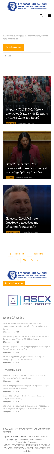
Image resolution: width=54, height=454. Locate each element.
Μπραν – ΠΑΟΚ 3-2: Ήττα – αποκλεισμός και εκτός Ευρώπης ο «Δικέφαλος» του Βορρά (27, 113)
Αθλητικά (10, 123)
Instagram (38, 254)
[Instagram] (29, 254)
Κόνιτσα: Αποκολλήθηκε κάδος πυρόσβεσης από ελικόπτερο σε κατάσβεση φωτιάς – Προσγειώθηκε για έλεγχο (25, 326)
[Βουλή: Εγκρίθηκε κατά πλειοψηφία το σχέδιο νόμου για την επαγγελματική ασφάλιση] (27, 155)
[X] (32, 260)
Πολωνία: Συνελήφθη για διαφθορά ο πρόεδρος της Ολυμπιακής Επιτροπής (22, 222)
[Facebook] (10, 254)
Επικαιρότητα (12, 232)
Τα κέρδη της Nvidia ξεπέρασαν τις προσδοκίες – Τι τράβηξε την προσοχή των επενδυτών (24, 358)
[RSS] (18, 260)
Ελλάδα (9, 177)
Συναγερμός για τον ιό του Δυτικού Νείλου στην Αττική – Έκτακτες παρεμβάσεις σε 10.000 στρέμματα (26, 337)
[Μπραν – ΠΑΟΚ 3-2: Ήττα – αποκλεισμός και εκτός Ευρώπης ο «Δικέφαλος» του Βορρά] (27, 100)
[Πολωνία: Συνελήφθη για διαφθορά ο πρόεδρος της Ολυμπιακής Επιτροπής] (27, 209)
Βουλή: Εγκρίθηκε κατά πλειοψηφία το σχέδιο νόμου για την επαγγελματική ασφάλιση (26, 168)
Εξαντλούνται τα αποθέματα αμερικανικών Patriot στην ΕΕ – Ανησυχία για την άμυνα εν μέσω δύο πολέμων (26, 407)
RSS (25, 260)
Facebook (19, 254)
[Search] (48, 56)
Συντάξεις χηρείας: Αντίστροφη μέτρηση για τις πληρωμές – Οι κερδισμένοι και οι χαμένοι (26, 348)
